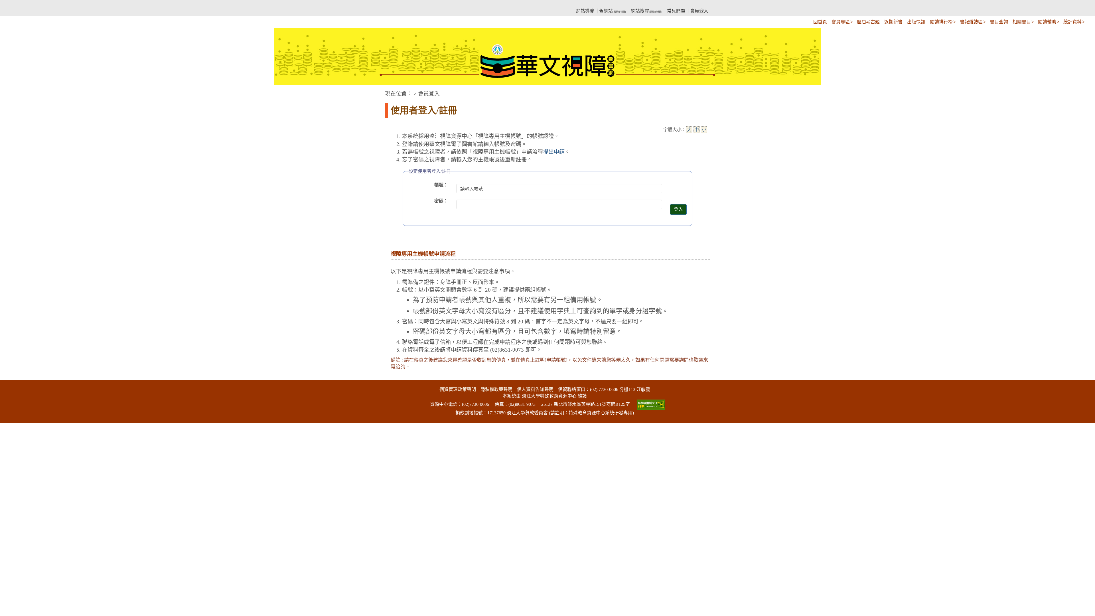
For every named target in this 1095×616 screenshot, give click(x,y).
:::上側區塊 (396, 4)
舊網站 (612, 11)
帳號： (441, 185)
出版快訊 (916, 21)
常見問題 (676, 11)
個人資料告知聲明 (535, 389)
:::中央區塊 (11, 90)
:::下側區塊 (11, 376)
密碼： (441, 200)
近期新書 (893, 21)
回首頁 (820, 21)
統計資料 (1072, 21)
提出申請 (554, 152)
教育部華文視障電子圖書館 (435, 4)
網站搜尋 (646, 11)
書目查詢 (999, 21)
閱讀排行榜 (941, 21)
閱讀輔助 (1047, 21)
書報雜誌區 (971, 21)
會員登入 (699, 11)
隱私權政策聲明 (496, 389)
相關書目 (1022, 21)
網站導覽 (585, 11)
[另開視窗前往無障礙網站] (650, 404)
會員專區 (841, 21)
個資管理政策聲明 (457, 389)
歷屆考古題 (868, 21)
